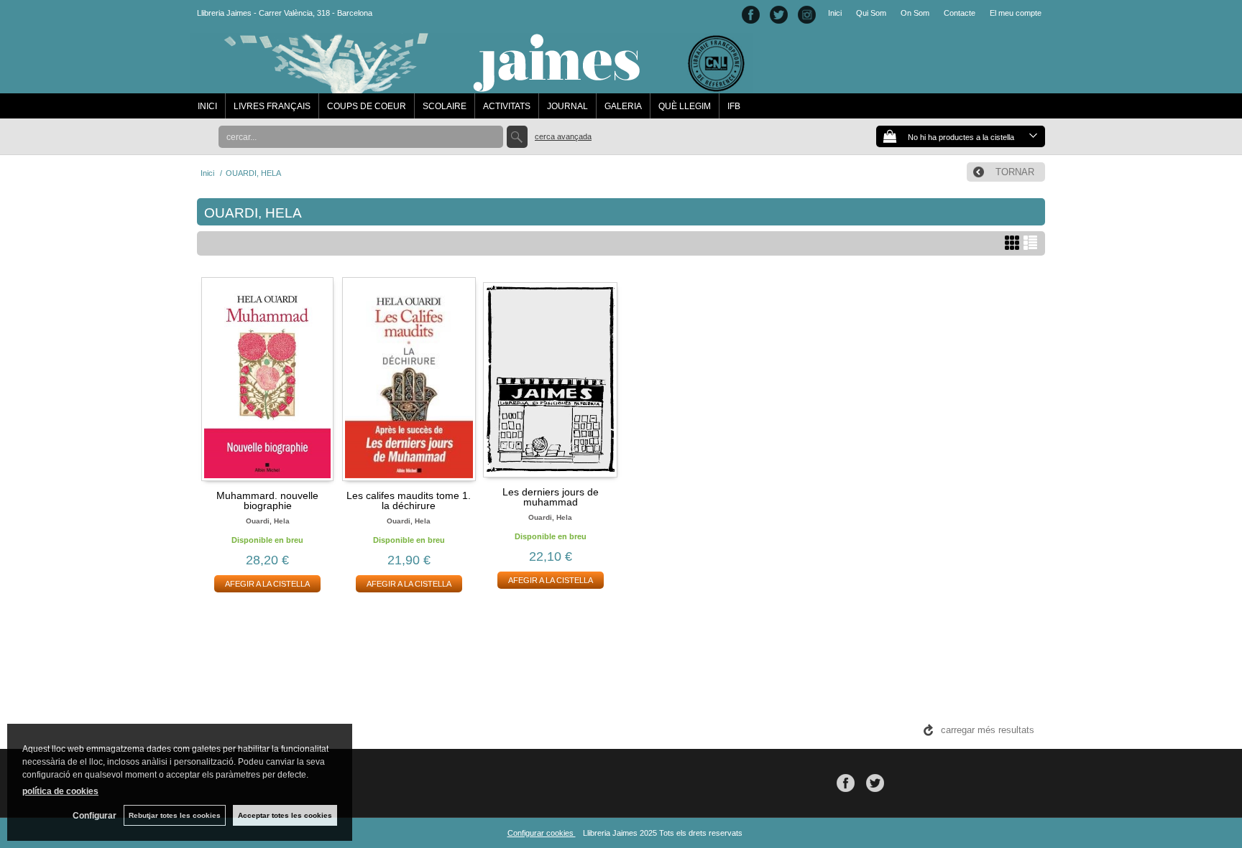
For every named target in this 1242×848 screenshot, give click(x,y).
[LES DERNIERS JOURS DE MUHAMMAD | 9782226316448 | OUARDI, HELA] (550, 377)
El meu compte (1015, 13)
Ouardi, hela (268, 521)
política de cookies (60, 791)
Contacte (959, 13)
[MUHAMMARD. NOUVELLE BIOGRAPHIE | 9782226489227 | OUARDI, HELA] (268, 379)
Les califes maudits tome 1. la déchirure (408, 500)
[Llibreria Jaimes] (471, 86)
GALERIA (623, 106)
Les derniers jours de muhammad (550, 497)
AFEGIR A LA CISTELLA (267, 583)
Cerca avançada (563, 136)
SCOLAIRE (444, 106)
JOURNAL (567, 106)
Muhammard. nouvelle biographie (267, 500)
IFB (733, 106)
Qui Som (871, 13)
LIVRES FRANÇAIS (272, 106)
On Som (915, 13)
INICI (207, 106)
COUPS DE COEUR (366, 106)
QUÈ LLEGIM (684, 106)
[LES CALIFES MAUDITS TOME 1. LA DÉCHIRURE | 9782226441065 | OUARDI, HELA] (409, 379)
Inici (835, 13)
